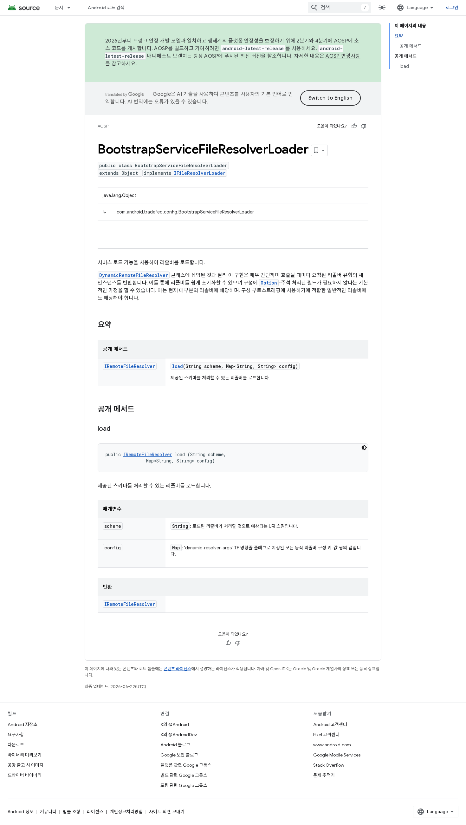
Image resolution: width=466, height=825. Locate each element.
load (177, 366)
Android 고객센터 (330, 724)
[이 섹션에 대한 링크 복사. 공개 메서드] (140, 410)
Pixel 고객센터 (326, 734)
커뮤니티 (48, 811)
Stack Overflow (328, 765)
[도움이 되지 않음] (363, 126)
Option (269, 283)
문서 (59, 7)
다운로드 (16, 745)
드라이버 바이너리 (25, 775)
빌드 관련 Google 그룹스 (183, 775)
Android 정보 (21, 811)
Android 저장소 (22, 724)
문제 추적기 (324, 775)
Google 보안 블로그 (179, 755)
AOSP (103, 126)
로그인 (452, 7)
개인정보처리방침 (126, 811)
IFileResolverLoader (199, 173)
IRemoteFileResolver (129, 366)
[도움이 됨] (354, 126)
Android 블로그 (175, 745)
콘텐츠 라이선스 (177, 668)
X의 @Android (174, 724)
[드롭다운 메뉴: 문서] (71, 7)
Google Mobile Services (336, 755)
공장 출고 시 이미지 (25, 765)
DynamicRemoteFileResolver (133, 275)
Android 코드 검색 (106, 7)
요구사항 (16, 734)
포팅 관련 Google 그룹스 (183, 785)
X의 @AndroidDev (178, 734)
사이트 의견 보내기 (166, 811)
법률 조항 (72, 811)
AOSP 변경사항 (343, 56)
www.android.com (332, 745)
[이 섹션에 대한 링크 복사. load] (116, 429)
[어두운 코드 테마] (364, 447)
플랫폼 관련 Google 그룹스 (185, 765)
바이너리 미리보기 (25, 755)
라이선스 (95, 811)
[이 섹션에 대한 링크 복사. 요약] (118, 325)
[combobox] (339, 7)
